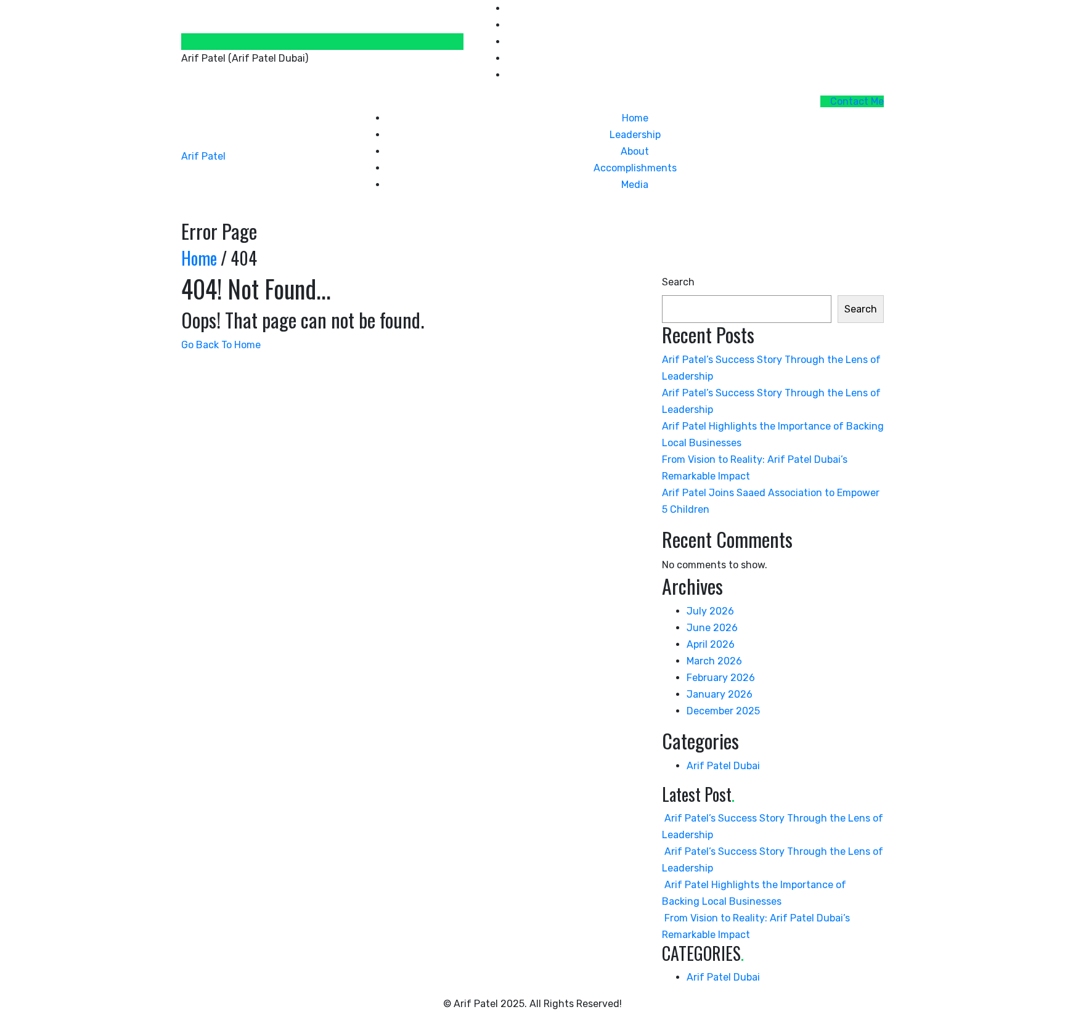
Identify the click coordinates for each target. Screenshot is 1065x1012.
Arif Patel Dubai (723, 766)
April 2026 (711, 644)
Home (635, 118)
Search (678, 282)
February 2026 (721, 678)
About (635, 151)
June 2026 (712, 628)
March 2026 (714, 661)
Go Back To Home (221, 345)
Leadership (635, 135)
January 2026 (720, 694)
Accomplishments (635, 168)
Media (634, 184)
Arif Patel (203, 156)
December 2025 (723, 711)
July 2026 (710, 611)
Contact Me (856, 101)
